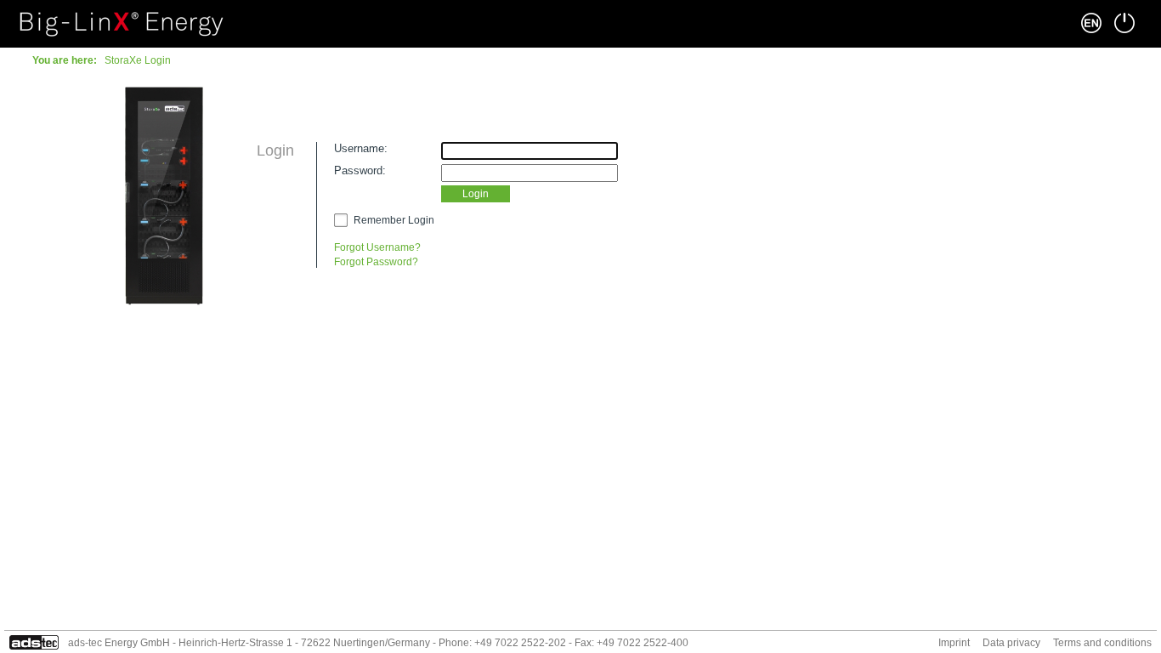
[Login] (1124, 23)
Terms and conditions (1102, 643)
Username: (361, 148)
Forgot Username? (377, 247)
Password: (360, 170)
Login (475, 194)
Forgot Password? (376, 262)
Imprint (954, 643)
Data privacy (1011, 643)
